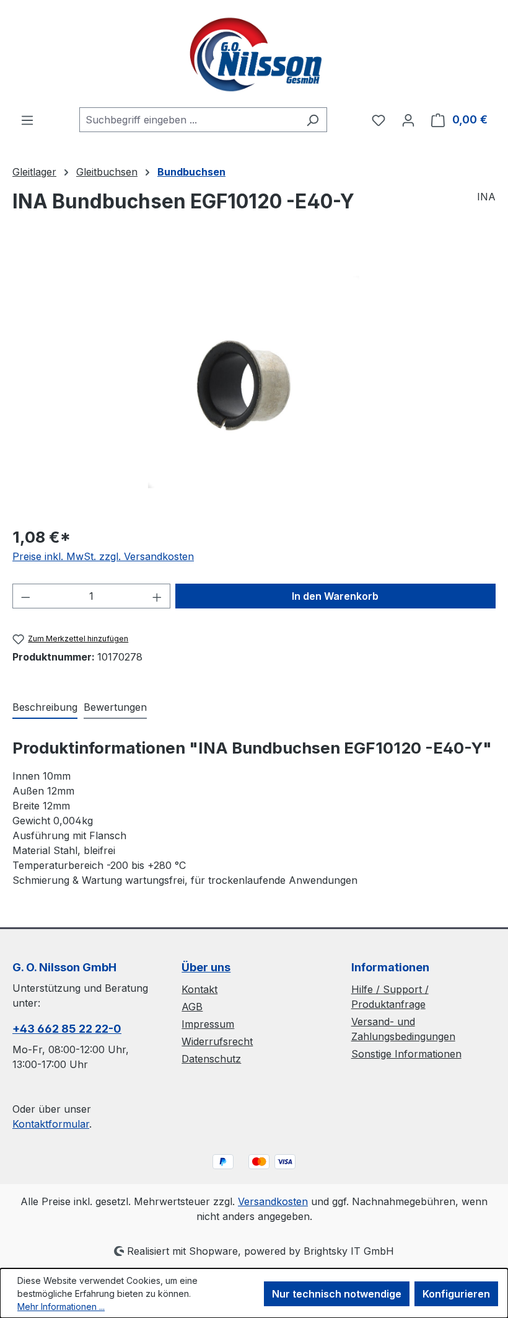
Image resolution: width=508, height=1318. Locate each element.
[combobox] (189, 119)
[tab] (44, 708)
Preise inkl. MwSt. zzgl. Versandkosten (103, 556)
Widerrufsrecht (217, 1041)
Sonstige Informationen (406, 1054)
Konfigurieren (456, 1294)
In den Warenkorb (335, 596)
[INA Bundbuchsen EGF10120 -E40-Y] (254, 382)
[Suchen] (312, 119)
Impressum (208, 1024)
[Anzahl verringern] (25, 596)
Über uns (206, 967)
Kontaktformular (50, 1124)
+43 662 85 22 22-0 (66, 1028)
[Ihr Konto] (408, 119)
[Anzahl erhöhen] (157, 596)
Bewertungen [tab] (115, 707)
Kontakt (199, 989)
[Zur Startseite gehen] (254, 53)
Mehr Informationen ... (61, 1306)
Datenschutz (211, 1059)
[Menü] (27, 119)
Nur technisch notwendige (336, 1294)
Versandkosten (273, 1201)
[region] (254, 382)
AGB (192, 1006)
